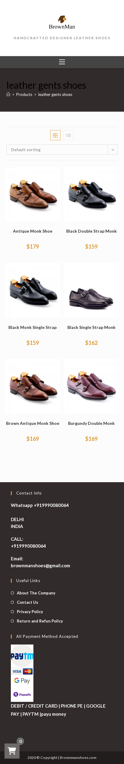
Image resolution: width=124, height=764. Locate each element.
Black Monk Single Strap (32, 327)
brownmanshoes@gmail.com (40, 565)
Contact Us (27, 602)
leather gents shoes (55, 94)
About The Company (36, 593)
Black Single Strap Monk (91, 327)
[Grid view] (55, 135)
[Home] (8, 94)
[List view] (69, 135)
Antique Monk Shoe (32, 231)
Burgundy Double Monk (91, 423)
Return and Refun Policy (40, 621)
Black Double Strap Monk (91, 231)
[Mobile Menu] (62, 62)
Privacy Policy (30, 611)
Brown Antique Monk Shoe (32, 423)
